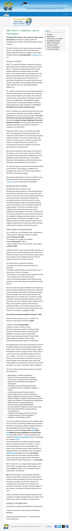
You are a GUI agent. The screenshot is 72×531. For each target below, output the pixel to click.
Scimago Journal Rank (22, 437)
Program (49, 34)
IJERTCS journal (11, 453)
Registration (51, 36)
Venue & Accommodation (55, 38)
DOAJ (17, 439)
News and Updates (53, 49)
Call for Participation (53, 47)
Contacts (48, 526)
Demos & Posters (52, 45)
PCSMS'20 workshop (53, 41)
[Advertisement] (46, 21)
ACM (33, 430)
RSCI (8, 432)
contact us (9, 182)
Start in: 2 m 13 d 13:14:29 (22, 25)
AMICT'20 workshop (53, 43)
